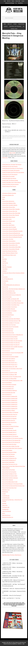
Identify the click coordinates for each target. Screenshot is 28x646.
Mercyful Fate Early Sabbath (8, 348)
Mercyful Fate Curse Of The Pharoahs (10, 326)
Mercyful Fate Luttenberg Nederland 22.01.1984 (12, 380)
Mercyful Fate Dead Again (7, 328)
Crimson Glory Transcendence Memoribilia (11, 247)
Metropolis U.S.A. (6, 489)
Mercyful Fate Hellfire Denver (8, 360)
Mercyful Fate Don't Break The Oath (10, 338)
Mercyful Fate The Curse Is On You (9, 464)
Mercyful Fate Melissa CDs (8, 386)
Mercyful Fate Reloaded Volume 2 (9, 434)
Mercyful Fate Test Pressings (8, 454)
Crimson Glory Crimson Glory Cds (9, 211)
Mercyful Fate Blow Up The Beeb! (9, 310)
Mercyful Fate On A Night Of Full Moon (10, 426)
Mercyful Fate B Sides (7, 296)
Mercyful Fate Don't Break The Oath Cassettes (12, 340)
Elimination (4, 259)
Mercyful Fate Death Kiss (7, 330)
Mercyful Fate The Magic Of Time (9, 473)
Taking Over (4, 505)
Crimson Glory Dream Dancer (8, 217)
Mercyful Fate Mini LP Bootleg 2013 (9, 404)
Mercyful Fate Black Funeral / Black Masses (11, 300)
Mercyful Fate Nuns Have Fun (8, 420)
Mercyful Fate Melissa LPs (8, 388)
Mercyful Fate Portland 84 (7, 428)
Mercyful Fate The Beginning (8, 456)
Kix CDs (4, 283)
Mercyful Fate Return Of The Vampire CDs (11, 440)
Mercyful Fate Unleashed (7, 479)
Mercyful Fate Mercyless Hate (8, 392)
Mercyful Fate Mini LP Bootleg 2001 (9, 396)
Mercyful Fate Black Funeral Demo (9, 306)
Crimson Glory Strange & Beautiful (9, 229)
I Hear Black (4, 269)
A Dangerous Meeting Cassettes (9, 193)
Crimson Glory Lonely (7, 219)
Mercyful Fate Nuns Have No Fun (9, 422)
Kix (3, 275)
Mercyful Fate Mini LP (6, 394)
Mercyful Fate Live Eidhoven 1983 (9, 374)
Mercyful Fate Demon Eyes (8, 332)
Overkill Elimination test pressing (9, 178)
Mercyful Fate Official (7, 138)
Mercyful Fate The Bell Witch (8, 462)
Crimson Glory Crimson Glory (8, 207)
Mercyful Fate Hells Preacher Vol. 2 (9, 364)
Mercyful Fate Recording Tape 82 (9, 430)
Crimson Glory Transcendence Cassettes (11, 243)
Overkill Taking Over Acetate (8, 176)
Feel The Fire (5, 263)
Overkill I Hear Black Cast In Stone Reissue (11, 182)
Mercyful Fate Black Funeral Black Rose (10, 304)
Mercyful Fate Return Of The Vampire (10, 436)
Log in (23, 643)
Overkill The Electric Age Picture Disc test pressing (13, 172)
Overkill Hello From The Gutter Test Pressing (11, 164)
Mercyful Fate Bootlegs (7, 312)
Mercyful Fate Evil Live (7, 354)
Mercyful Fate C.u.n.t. (6, 316)
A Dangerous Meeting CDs (13, 135)
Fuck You (4, 265)
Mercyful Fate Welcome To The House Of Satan (12, 483)
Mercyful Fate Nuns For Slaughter (9, 418)
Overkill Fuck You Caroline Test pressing (10, 170)
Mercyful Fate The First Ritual (8, 469)
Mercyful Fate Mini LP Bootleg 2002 (9, 398)
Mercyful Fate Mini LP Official (8, 410)
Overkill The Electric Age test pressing (10, 184)
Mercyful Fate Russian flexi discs (9, 444)
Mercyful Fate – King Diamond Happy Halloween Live (13, 288)
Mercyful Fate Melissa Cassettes (9, 384)
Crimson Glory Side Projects (8, 225)
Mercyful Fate (22, 136)
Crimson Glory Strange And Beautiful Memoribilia (12, 235)
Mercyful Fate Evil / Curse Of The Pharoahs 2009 (12, 352)
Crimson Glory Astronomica (8, 201)
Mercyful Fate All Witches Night (8, 292)
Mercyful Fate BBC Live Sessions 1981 (10, 298)
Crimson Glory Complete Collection (9, 205)
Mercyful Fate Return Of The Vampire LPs (11, 442)
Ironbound (4, 271)
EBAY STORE (12, 152)
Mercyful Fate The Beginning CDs (9, 458)
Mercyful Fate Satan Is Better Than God (10, 446)
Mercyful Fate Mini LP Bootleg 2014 (9, 406)
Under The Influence (6, 511)
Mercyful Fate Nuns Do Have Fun (9, 416)
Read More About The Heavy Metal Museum (11, 555)
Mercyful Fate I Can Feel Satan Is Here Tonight (12, 368)
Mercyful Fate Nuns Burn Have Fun (9, 414)
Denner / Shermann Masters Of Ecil (9, 253)
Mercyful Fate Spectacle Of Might (9, 452)
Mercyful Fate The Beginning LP (9, 460)
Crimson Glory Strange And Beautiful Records (12, 237)
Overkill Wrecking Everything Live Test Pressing (12, 168)
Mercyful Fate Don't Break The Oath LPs (10, 344)
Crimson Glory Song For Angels (9, 227)
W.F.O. (3, 513)
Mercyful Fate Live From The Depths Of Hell (11, 376)
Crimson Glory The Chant (7, 239)
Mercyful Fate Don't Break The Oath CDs (11, 342)
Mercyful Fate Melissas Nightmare (9, 390)
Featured (4, 261)
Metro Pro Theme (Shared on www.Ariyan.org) (17, 642)
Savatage (4, 503)
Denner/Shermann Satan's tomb (9, 255)
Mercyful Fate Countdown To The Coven (10, 322)
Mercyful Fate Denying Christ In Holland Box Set (12, 334)
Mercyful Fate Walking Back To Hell (9, 481)
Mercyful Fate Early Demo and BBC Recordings (12, 346)
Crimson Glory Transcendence (8, 241)
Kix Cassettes (5, 281)
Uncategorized (5, 509)
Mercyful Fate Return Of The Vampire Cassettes (12, 438)
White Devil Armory (6, 515)
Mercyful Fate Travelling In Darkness (10, 477)
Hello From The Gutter (7, 267)
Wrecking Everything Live (7, 517)
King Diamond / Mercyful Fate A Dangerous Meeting (13, 273)
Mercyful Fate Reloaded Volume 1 (9, 432)
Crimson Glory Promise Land (8, 221)
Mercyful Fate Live (6, 370)
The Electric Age (5, 507)
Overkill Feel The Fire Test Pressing (9, 166)
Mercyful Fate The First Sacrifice (9, 471)
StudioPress (14, 643)
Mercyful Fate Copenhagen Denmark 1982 (11, 320)
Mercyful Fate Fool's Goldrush (8, 358)
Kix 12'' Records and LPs (7, 279)
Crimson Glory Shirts (6, 223)
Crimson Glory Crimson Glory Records (10, 215)
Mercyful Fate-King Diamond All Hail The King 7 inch (13, 485)
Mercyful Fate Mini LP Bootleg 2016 (9, 408)
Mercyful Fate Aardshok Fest (8, 291)
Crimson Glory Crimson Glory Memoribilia (11, 213)
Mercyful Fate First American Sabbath (10, 356)
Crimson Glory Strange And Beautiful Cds (11, 233)
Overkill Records (5, 495)
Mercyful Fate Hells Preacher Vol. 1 (9, 362)
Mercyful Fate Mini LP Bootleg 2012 (9, 402)
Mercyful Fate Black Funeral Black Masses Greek (12, 302)
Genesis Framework (7, 643)
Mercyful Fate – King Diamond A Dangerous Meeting (12, 35)
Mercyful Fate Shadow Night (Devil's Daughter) (12, 448)
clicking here (5, 157)
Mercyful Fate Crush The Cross (9, 324)
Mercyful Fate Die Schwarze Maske (9, 336)
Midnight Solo (5, 491)
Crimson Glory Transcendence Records (10, 249)
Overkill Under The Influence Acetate (10, 180)
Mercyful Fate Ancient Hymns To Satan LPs (11, 294)
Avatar (3, 197)
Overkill (3, 493)
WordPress (20, 643)
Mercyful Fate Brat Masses (8, 314)
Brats (3, 199)
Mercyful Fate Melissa (7, 382)
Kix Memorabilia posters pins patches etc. (11, 284)
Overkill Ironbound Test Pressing (9, 186)
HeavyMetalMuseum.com (14, 10)
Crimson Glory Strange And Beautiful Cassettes (12, 231)
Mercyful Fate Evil (6, 350)
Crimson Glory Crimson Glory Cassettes (11, 209)
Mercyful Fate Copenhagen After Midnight (11, 318)
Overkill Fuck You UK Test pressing (9, 174)
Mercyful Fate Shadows (7, 450)
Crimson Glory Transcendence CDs (10, 245)
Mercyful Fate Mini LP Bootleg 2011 (9, 400)
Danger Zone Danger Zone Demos (9, 251)
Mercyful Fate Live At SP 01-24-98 (9, 372)
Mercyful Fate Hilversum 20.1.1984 (9, 366)
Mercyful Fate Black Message (8, 308)
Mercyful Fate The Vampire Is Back (9, 475)
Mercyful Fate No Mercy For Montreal (10, 412)
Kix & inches (5, 277)
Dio (3, 257)
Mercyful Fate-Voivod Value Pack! (9, 487)
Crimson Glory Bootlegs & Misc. (9, 203)
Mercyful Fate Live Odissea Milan (9, 378)
